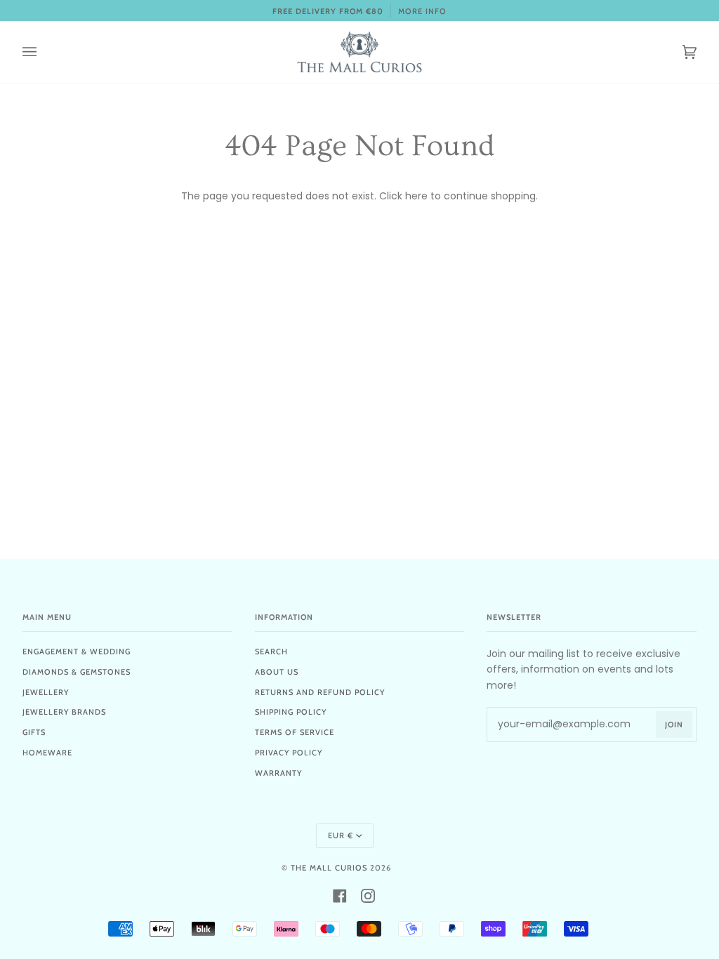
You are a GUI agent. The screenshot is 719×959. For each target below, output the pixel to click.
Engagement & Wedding (76, 651)
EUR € (340, 835)
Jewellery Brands (64, 712)
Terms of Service (294, 732)
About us (276, 672)
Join (674, 724)
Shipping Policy (290, 712)
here (416, 196)
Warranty (278, 773)
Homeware (47, 753)
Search (271, 651)
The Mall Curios (329, 868)
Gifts (34, 732)
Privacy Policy (288, 753)
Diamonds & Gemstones (76, 672)
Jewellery (45, 692)
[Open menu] (43, 52)
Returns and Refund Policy (320, 692)
